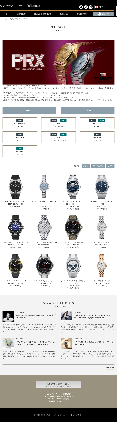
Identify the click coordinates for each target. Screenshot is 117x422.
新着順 (85, 166)
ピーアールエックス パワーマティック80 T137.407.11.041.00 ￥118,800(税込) (101, 205)
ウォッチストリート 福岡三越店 (20, 6)
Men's (29, 110)
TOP (6, 14)
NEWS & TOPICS (42, 14)
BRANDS (21, 14)
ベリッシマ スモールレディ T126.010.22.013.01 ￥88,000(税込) (101, 283)
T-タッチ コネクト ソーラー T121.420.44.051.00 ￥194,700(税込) (44, 283)
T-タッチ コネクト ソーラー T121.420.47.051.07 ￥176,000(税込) (73, 245)
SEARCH (106, 14)
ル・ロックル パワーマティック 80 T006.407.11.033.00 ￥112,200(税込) (44, 245)
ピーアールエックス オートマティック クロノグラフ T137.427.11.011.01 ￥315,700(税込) (73, 284)
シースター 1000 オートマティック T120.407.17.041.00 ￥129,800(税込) (15, 245)
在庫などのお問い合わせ (58, 385)
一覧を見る (110, 367)
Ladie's (88, 110)
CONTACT (82, 14)
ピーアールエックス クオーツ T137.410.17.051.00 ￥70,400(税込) (15, 204)
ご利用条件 (77, 415)
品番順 (110, 166)
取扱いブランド (15, 19)
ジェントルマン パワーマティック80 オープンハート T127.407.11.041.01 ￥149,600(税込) (73, 205)
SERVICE (63, 14)
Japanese (102, 7)
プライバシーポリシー (62, 415)
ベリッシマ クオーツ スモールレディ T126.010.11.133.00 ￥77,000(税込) (44, 205)
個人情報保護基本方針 (42, 415)
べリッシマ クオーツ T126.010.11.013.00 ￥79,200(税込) (101, 245)
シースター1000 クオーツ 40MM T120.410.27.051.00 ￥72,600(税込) (15, 283)
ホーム (5, 19)
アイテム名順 (98, 166)
